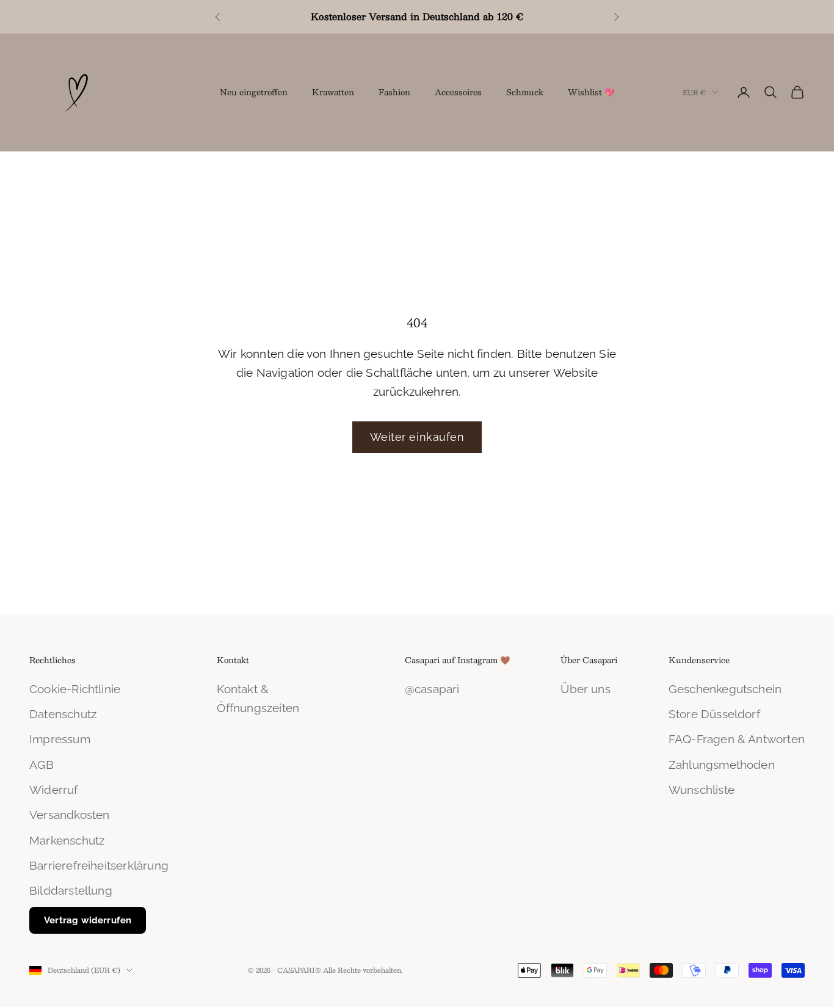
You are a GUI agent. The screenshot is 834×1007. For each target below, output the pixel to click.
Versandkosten (69, 814)
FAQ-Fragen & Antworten (737, 739)
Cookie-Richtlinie (74, 689)
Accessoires (458, 92)
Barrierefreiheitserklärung (99, 865)
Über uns (585, 689)
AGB (41, 764)
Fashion (394, 92)
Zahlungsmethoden (722, 764)
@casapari (432, 689)
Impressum (59, 739)
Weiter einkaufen (417, 437)
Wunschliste (701, 789)
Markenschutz (66, 840)
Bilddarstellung (70, 890)
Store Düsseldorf (714, 714)
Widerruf (53, 789)
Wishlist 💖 (591, 92)
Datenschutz (62, 714)
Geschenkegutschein (725, 689)
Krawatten (333, 92)
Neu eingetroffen (254, 92)
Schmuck (524, 92)
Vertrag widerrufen (87, 920)
